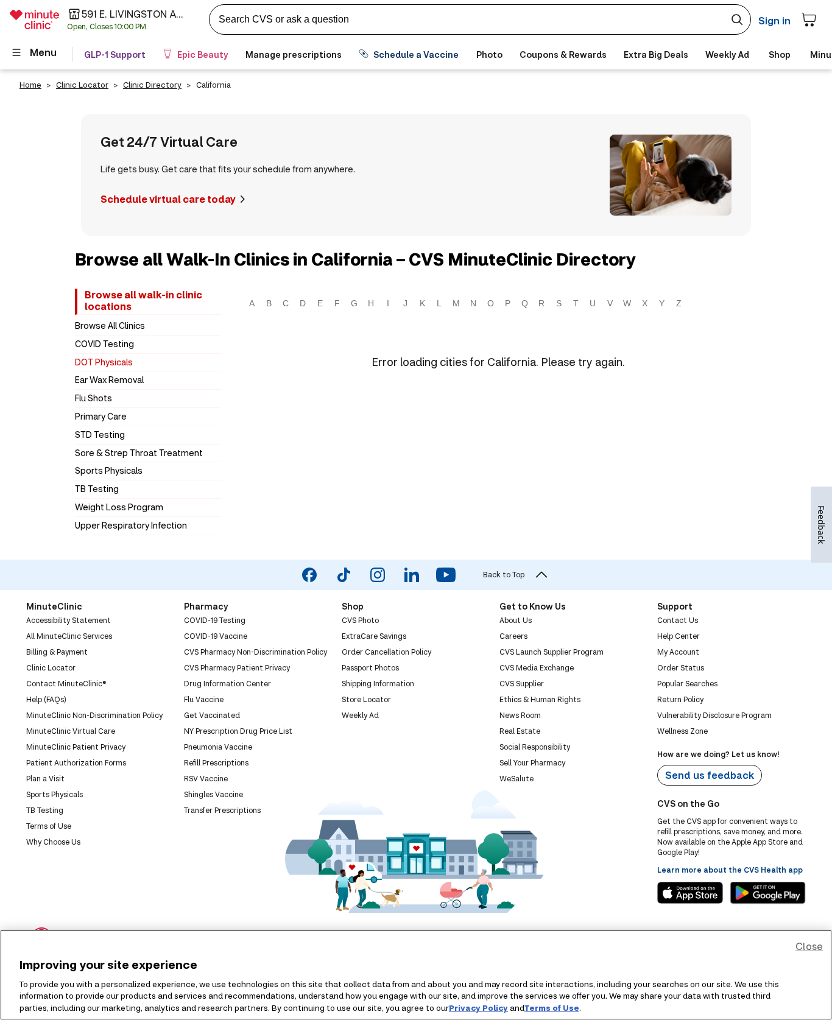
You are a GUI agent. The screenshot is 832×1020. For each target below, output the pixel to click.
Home (30, 85)
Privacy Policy (478, 1007)
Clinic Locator (82, 85)
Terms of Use (551, 1007)
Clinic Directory (152, 85)
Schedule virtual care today (168, 198)
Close (809, 946)
